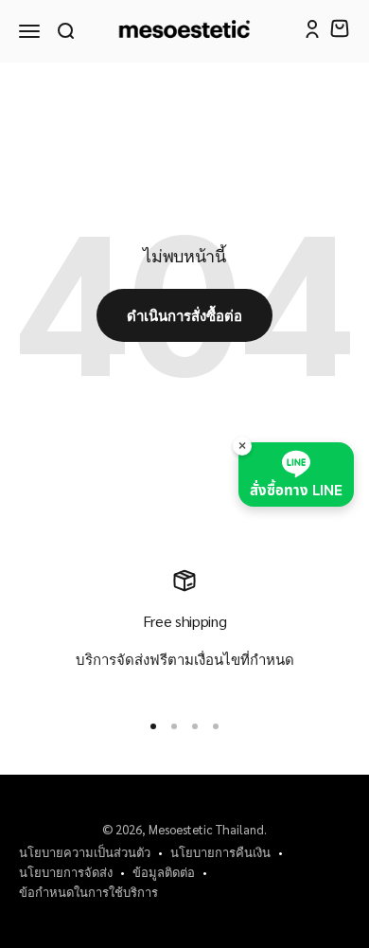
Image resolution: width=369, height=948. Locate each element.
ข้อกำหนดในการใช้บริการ (88, 892)
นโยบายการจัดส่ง (66, 872)
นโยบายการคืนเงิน (220, 852)
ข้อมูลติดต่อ (163, 872)
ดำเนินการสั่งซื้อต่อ (184, 315)
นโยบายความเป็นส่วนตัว (84, 852)
